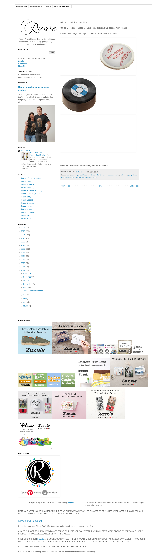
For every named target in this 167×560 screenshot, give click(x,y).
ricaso (135, 175)
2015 (23, 267)
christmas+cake (93, 175)
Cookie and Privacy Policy (62, 6)
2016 (23, 263)
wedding (78, 177)
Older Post (134, 186)
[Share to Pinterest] (97, 172)
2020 (23, 249)
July (25, 295)
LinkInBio (22, 66)
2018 (23, 256)
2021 (23, 245)
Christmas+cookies (107, 175)
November (27, 277)
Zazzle (21, 61)
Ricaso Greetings (28, 203)
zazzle (95, 177)
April (25, 302)
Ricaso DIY (25, 151)
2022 (23, 242)
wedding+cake (87, 177)
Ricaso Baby (26, 197)
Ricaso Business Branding (31, 191)
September (27, 284)
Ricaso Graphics (27, 184)
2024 (23, 235)
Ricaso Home (26, 206)
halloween (123, 175)
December (27, 273)
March (26, 306)
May (25, 299)
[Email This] (88, 172)
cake (68, 175)
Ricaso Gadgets (27, 200)
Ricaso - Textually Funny (30, 194)
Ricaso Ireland (26, 209)
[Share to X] (92, 172)
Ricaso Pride (26, 218)
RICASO (40, 539)
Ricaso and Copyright (30, 521)
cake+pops (75, 175)
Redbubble (22, 64)
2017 (23, 260)
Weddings (48, 6)
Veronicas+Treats (67, 177)
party (130, 175)
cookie (117, 175)
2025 (23, 231)
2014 (23, 270)
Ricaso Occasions (28, 212)
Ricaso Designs (27, 181)
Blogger (71, 502)
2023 (23, 238)
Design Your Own (21, 6)
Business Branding (36, 6)
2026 (23, 228)
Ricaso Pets (25, 215)
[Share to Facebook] (95, 172)
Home (100, 186)
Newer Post (65, 186)
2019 (23, 253)
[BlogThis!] (90, 172)
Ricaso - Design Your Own (31, 178)
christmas (83, 175)
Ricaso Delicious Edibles (33, 291)
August (26, 288)
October (26, 280)
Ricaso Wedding (27, 187)
